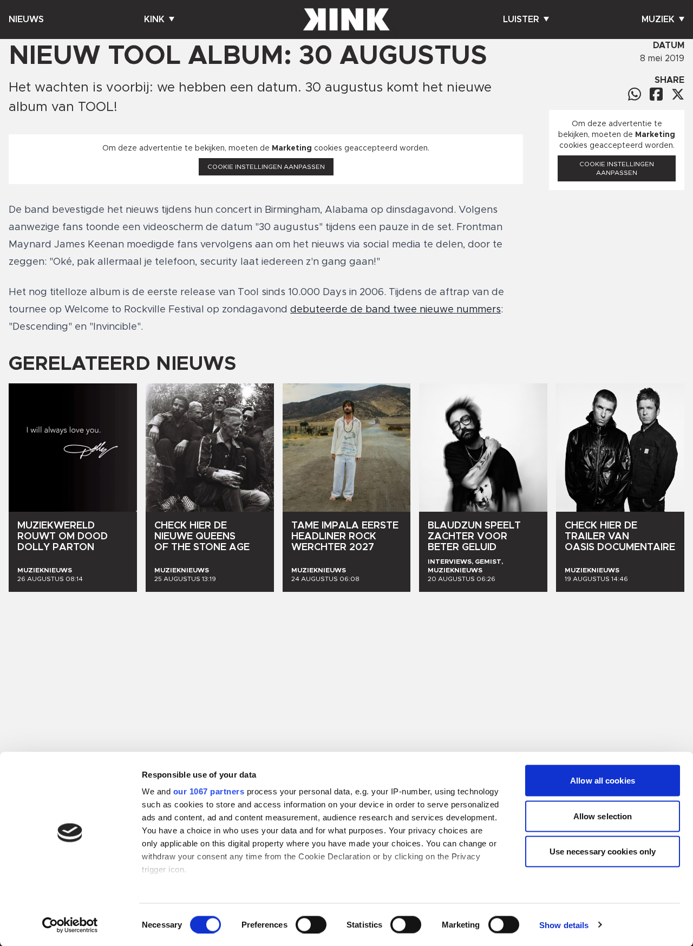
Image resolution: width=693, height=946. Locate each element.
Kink (154, 19)
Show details (564, 924)
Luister (521, 19)
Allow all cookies (602, 780)
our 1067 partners (209, 791)
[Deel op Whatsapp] (634, 94)
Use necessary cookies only (603, 851)
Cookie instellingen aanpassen (266, 167)
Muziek (658, 19)
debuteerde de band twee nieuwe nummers (395, 310)
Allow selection (602, 815)
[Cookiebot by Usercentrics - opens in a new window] (70, 925)
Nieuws (26, 19)
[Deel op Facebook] (656, 94)
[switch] (311, 924)
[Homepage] (346, 19)
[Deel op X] (677, 94)
